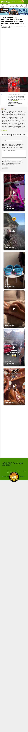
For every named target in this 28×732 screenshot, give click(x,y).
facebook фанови (12, 464)
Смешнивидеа (2, 7)
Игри (7, 6)
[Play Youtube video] (14, 84)
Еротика (21, 6)
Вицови (16, 6)
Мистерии (12, 6)
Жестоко (15, 100)
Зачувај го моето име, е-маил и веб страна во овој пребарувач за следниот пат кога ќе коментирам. (13, 145)
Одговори (4, 130)
